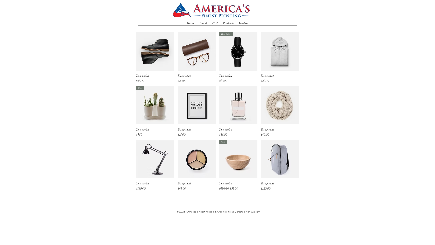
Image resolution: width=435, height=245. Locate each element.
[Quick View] (155, 51)
